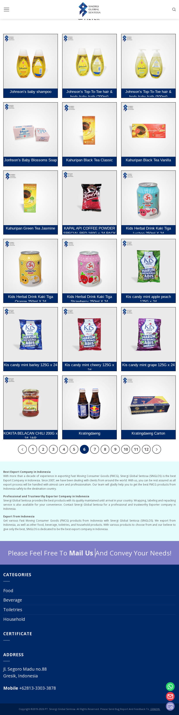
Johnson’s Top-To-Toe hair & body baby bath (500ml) (148, 93)
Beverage (12, 600)
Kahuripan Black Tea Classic (89, 160)
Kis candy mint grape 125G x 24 (148, 365)
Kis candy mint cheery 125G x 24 (89, 366)
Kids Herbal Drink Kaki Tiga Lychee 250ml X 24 (148, 229)
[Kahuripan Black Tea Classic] (89, 130)
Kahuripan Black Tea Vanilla (148, 160)
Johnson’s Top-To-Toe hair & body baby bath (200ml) (89, 93)
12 (146, 449)
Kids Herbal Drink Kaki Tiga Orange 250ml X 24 (30, 298)
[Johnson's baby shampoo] (30, 61)
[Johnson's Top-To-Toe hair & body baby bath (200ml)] (89, 61)
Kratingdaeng (89, 433)
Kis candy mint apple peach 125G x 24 (148, 298)
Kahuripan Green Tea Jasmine (30, 228)
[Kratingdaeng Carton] (148, 403)
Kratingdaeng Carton (148, 433)
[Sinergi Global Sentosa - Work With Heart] (89, 9)
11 (136, 449)
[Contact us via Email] (170, 696)
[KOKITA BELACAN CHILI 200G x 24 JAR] (30, 403)
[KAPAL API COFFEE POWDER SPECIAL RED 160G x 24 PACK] (89, 198)
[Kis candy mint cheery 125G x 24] (89, 334)
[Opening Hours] (170, 706)
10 (126, 449)
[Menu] (6, 9)
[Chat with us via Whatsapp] (170, 686)
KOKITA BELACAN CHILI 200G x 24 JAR (30, 434)
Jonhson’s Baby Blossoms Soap (30, 160)
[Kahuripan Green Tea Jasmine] (30, 198)
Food (8, 590)
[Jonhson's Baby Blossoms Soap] (30, 130)
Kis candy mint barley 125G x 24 (30, 365)
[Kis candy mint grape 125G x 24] (148, 334)
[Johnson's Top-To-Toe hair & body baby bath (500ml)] (148, 61)
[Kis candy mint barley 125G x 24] (30, 334)
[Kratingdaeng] (89, 403)
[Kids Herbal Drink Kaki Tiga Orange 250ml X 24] (30, 266)
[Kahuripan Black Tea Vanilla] (148, 130)
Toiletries (12, 609)
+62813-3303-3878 (29, 688)
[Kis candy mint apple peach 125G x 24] (148, 266)
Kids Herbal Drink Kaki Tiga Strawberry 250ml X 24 (89, 298)
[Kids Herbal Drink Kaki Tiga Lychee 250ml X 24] (148, 198)
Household (14, 619)
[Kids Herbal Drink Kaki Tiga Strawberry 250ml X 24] (89, 266)
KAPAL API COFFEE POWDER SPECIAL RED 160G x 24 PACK (89, 229)
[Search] (174, 9)
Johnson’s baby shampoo (30, 91)
